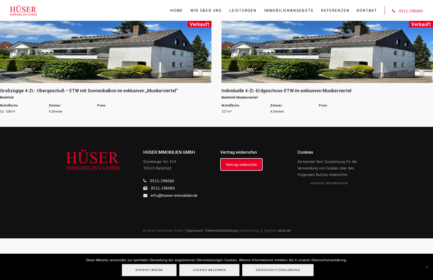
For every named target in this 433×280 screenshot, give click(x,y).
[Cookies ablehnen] (426, 266)
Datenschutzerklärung (221, 230)
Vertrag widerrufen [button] (241, 164)
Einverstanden (149, 270)
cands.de (284, 230)
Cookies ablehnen (209, 270)
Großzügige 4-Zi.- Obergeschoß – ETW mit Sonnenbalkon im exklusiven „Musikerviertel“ (89, 90)
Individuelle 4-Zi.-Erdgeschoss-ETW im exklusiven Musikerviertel (286, 90)
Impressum (194, 230)
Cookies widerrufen (329, 183)
